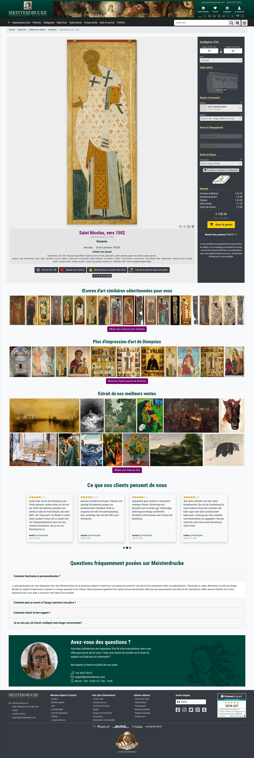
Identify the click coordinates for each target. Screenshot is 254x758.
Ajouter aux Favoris (74, 269)
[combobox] (221, 60)
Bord (201, 57)
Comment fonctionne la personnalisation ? (37, 576)
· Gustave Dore (140, 716)
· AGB (52, 706)
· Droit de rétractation (58, 713)
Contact (121, 22)
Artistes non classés (37, 29)
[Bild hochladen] (244, 23)
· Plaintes (54, 716)
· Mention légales (57, 702)
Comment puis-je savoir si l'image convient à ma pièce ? (45, 602)
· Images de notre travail (102, 713)
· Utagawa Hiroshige (142, 713)
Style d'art (62, 22)
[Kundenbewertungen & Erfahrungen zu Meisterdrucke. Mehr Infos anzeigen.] (231, 705)
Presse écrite (90, 22)
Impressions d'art (21, 22)
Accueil (12, 29)
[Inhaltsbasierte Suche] (238, 23)
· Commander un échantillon (103, 720)
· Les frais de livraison (101, 706)
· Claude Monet (140, 702)
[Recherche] (231, 23)
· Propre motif (97, 699)
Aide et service (107, 22)
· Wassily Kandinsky (142, 709)
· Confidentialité (56, 709)
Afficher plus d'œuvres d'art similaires (127, 329)
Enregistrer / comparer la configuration (222, 170)
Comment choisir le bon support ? (32, 612)
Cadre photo (75, 22)
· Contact (54, 699)
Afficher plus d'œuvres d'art (127, 470)
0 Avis (108, 276)
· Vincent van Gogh (141, 699)
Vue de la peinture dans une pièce (150, 269)
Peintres (37, 22)
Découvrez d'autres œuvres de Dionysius (127, 381)
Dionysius (52, 29)
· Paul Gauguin (140, 706)
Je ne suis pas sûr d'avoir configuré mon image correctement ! (48, 622)
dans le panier (223, 224)
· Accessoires (97, 716)
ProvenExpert (40, 535)
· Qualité (95, 709)
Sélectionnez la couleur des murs (109, 269)
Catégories (48, 22)
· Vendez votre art (99, 702)
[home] (8, 22)
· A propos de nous (57, 720)
